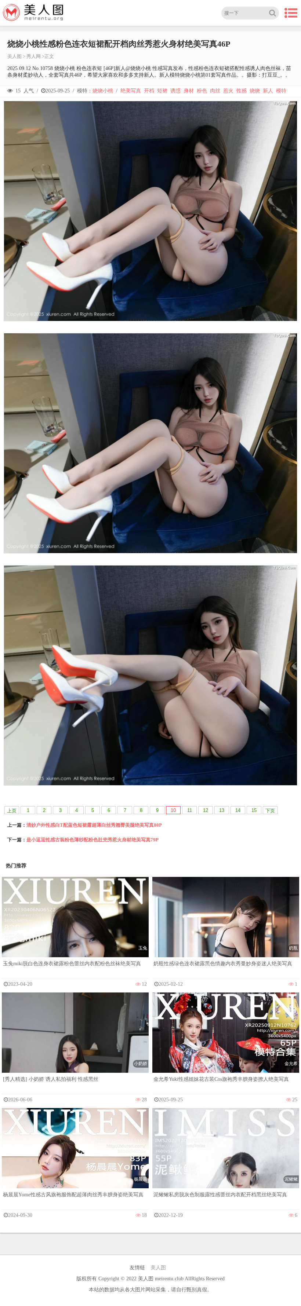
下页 (270, 810)
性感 (241, 91)
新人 (268, 91)
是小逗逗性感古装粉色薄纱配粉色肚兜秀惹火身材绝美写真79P (92, 839)
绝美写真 (130, 91)
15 (254, 810)
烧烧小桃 (103, 91)
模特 (281, 91)
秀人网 (33, 56)
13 (221, 810)
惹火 (228, 91)
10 (173, 810)
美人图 (14, 56)
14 (237, 810)
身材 (189, 91)
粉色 (202, 91)
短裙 (162, 91)
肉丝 (215, 91)
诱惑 (175, 91)
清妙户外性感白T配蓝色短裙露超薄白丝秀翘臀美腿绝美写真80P (94, 825)
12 (205, 810)
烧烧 (255, 91)
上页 (12, 810)
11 (189, 810)
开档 (149, 91)
